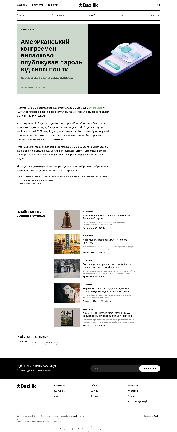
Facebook (22, 5)
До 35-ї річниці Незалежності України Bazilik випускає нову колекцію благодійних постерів (107, 314)
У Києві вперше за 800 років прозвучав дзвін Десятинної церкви (107, 217)
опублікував (95, 107)
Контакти (95, 396)
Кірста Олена (88, 228)
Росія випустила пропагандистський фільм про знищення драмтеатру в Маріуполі (108, 265)
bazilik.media (78, 416)
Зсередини (58, 15)
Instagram (37, 5)
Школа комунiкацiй (137, 401)
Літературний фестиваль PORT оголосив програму (105, 241)
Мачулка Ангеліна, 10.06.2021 (33, 88)
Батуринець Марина (91, 301)
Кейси (123, 15)
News (37, 343)
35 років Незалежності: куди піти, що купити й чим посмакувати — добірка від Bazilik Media (107, 290)
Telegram (53, 5)
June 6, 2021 (40, 183)
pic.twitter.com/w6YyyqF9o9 (45, 180)
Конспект (155, 15)
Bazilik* (157, 416)
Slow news (22, 15)
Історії (91, 15)
